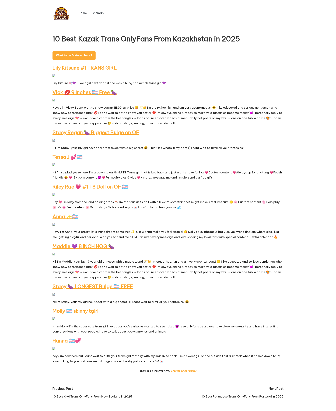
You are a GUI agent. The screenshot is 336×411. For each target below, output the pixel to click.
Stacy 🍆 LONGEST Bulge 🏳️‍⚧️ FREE (92, 286)
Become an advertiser (183, 370)
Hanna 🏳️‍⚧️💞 (66, 341)
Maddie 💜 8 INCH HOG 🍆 (83, 246)
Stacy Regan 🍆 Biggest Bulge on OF (95, 132)
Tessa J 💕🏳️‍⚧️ (67, 157)
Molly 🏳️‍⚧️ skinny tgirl (75, 311)
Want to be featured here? (74, 55)
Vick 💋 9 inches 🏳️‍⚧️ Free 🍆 (84, 92)
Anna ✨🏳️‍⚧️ (65, 216)
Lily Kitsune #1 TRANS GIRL (84, 68)
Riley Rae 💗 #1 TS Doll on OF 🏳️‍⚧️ (90, 187)
